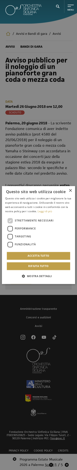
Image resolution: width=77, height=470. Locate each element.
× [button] (70, 190)
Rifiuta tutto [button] (38, 266)
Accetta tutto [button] (38, 256)
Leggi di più (45, 211)
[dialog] (38, 235)
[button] (38, 276)
